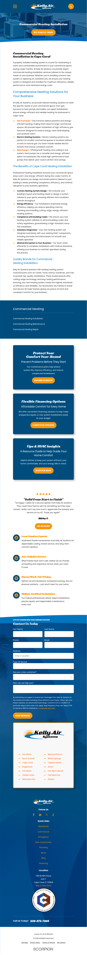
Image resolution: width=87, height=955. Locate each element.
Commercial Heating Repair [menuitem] (25, 329)
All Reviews (43, 526)
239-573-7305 (39, 921)
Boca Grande (28, 758)
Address (16, 651)
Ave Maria (26, 754)
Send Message (22, 715)
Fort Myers (27, 771)
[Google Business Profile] (40, 814)
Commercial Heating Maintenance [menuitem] (29, 324)
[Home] (42, 6)
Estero (50, 767)
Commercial (43, 831)
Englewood (27, 767)
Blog (43, 858)
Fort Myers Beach (55, 771)
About (43, 853)
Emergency (43, 837)
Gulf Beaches (54, 775)
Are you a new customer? (24, 672)
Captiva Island (54, 762)
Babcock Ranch (55, 754)
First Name (18, 629)
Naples (51, 779)
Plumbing (43, 847)
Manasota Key (28, 779)
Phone (16, 640)
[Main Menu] (15, 6)
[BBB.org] (53, 814)
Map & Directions (43, 885)
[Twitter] (46, 814)
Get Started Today (43, 32)
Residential (43, 826)
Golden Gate (28, 775)
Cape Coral (27, 762)
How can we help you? (23, 683)
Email (46, 640)
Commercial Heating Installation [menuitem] (28, 318)
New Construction (43, 842)
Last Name (49, 629)
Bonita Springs (54, 758)
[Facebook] (33, 814)
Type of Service (20, 662)
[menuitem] (24, 942)
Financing (43, 863)
